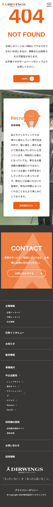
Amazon (10, 405)
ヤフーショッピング (14, 393)
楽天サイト (11, 386)
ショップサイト (13, 381)
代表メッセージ (13, 317)
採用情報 (10, 456)
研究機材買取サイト (15, 428)
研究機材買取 (12, 422)
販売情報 (10, 354)
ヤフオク (10, 400)
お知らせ (10, 343)
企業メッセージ (13, 312)
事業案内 (10, 367)
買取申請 (10, 433)
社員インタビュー (14, 332)
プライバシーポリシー (26, 490)
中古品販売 (11, 375)
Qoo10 (10, 409)
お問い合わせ (12, 445)
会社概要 (10, 321)
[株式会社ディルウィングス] (13, 5)
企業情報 (10, 306)
